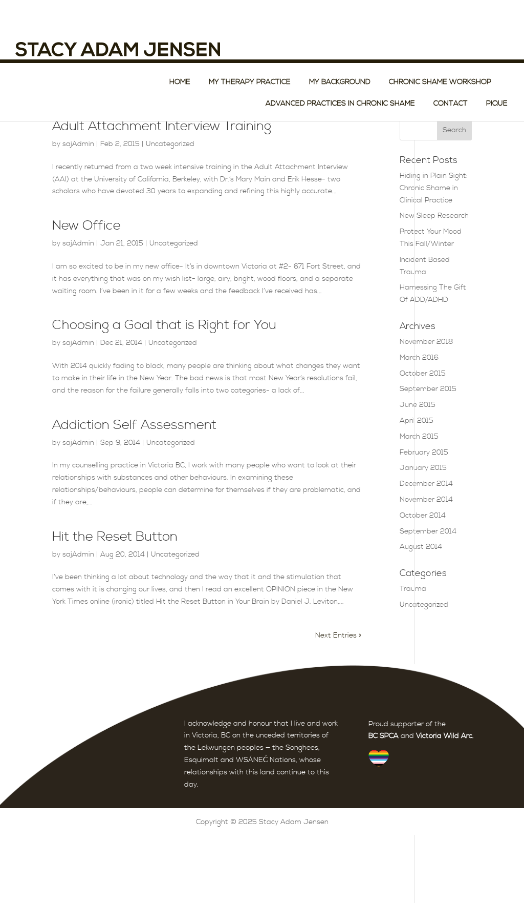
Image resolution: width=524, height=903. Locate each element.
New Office (86, 225)
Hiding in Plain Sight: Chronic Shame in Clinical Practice (434, 188)
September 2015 (428, 389)
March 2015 (419, 436)
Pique (497, 104)
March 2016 (419, 357)
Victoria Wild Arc (444, 736)
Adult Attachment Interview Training (161, 126)
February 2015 (424, 452)
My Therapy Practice (250, 82)
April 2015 (416, 420)
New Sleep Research (434, 215)
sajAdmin (78, 144)
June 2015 (417, 404)
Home (179, 82)
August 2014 (421, 546)
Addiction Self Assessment (134, 425)
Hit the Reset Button (115, 536)
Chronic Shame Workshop (440, 82)
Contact (450, 104)
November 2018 (426, 341)
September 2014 (428, 531)
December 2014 (426, 483)
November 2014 (426, 499)
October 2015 (423, 373)
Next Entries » (338, 635)
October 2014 (423, 515)
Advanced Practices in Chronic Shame (340, 104)
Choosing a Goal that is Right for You (164, 325)
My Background (339, 82)
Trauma (413, 588)
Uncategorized (170, 144)
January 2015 (423, 468)
